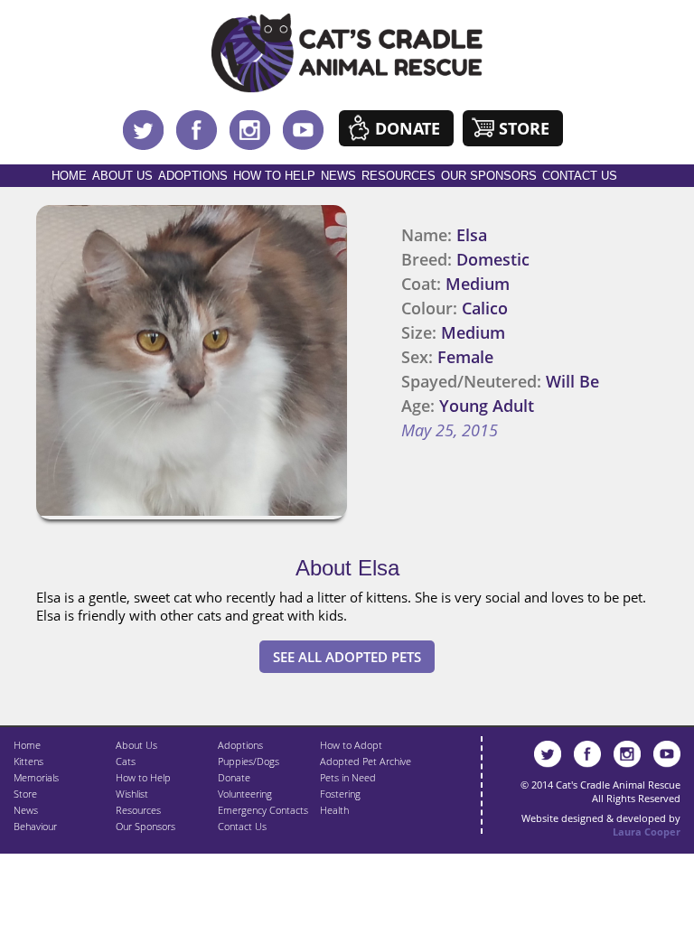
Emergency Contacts (263, 810)
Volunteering (245, 793)
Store (524, 128)
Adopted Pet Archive (365, 761)
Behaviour (35, 826)
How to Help (274, 175)
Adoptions (193, 175)
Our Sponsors (489, 175)
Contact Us (579, 175)
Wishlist (132, 793)
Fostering (340, 793)
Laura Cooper (646, 831)
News (338, 175)
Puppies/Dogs (248, 761)
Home (69, 175)
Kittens (28, 761)
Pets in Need (348, 777)
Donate (407, 128)
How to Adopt (351, 745)
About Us (122, 175)
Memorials (36, 777)
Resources (398, 175)
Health (334, 810)
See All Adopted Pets (347, 657)
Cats (126, 761)
